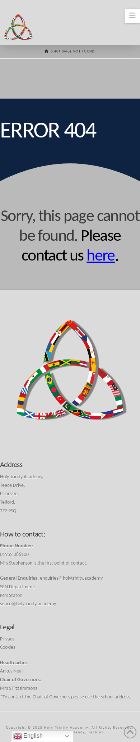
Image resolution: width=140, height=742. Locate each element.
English (32, 736)
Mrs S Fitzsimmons (18, 688)
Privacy (7, 639)
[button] (132, 16)
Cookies (7, 647)
